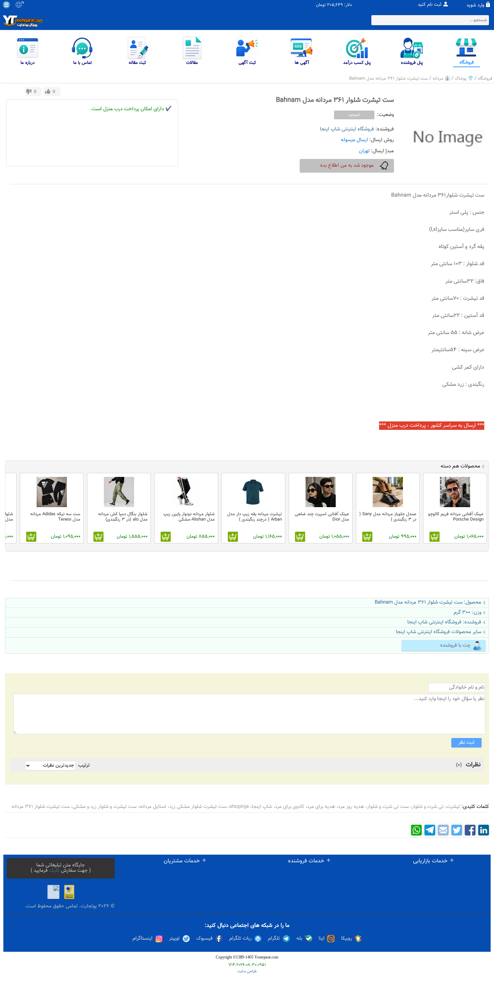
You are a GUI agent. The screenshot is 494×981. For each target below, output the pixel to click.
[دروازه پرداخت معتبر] (69, 892)
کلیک (54, 870)
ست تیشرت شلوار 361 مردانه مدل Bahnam (388, 78)
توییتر (174, 938)
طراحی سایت (247, 971)
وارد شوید (475, 5)
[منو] (6, 4)
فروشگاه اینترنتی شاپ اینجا (347, 129)
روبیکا (346, 938)
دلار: (348, 5)
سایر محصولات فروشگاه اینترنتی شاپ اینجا (438, 632)
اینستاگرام (142, 938)
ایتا (322, 938)
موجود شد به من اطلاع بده (347, 165)
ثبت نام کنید (430, 4)
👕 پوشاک (464, 78)
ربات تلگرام (240, 938)
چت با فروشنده (455, 645)
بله (299, 938)
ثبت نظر (466, 742)
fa (23, 3)
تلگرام (274, 938)
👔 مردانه (441, 78)
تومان (321, 5)
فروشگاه (485, 78)
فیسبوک (204, 938)
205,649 (335, 5)
